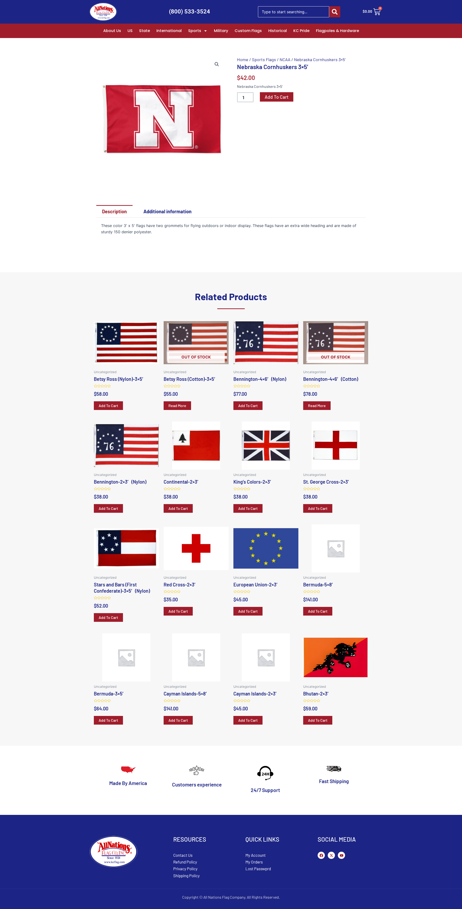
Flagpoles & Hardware (337, 30)
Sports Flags (264, 59)
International (169, 30)
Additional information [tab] (167, 211)
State (144, 30)
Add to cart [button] (108, 405)
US (130, 30)
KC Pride (301, 30)
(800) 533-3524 (189, 11)
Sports (194, 30)
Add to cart (277, 97)
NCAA (285, 59)
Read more (177, 405)
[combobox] (293, 11)
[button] (216, 64)
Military (221, 30)
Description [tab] (114, 211)
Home (242, 59)
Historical (277, 30)
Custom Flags (248, 30)
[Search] (334, 11)
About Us (112, 30)
